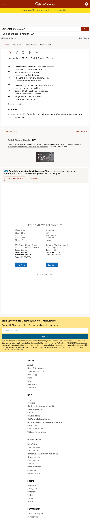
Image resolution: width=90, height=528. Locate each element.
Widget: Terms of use (36, 432)
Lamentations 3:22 (18, 114)
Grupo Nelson (33, 457)
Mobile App (32, 374)
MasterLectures (34, 473)
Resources (17, 45)
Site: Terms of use (35, 428)
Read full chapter (15, 104)
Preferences (32, 517)
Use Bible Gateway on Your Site (41, 406)
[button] (86, 4)
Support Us (32, 387)
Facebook (31, 485)
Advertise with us (35, 409)
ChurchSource (33, 450)
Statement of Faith (35, 371)
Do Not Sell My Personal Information (44, 422)
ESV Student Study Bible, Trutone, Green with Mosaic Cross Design (27, 247)
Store (29, 378)
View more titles (45, 274)
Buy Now (21, 265)
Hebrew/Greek (31, 45)
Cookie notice (33, 425)
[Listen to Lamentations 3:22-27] (36, 52)
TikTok (30, 495)
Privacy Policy (66, 347)
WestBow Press (34, 466)
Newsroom (32, 384)
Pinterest (31, 491)
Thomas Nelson (34, 463)
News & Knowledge (36, 368)
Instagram (32, 488)
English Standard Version (19, 140)
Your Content (45, 45)
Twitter (30, 498)
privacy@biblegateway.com (12, 349)
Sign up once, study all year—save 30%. (44, 10)
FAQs (29, 399)
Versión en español (35, 513)
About (30, 365)
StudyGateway (33, 447)
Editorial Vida (33, 460)
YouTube (31, 501)
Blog (29, 381)
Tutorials (31, 403)
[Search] (85, 29)
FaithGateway (33, 444)
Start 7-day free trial (15, 178)
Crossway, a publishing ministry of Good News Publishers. (44, 145)
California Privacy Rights (39, 419)
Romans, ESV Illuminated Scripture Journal (57, 246)
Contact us (32, 412)
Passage (5, 45)
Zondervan (32, 470)
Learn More (33, 178)
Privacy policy (33, 415)
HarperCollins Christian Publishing (42, 453)
